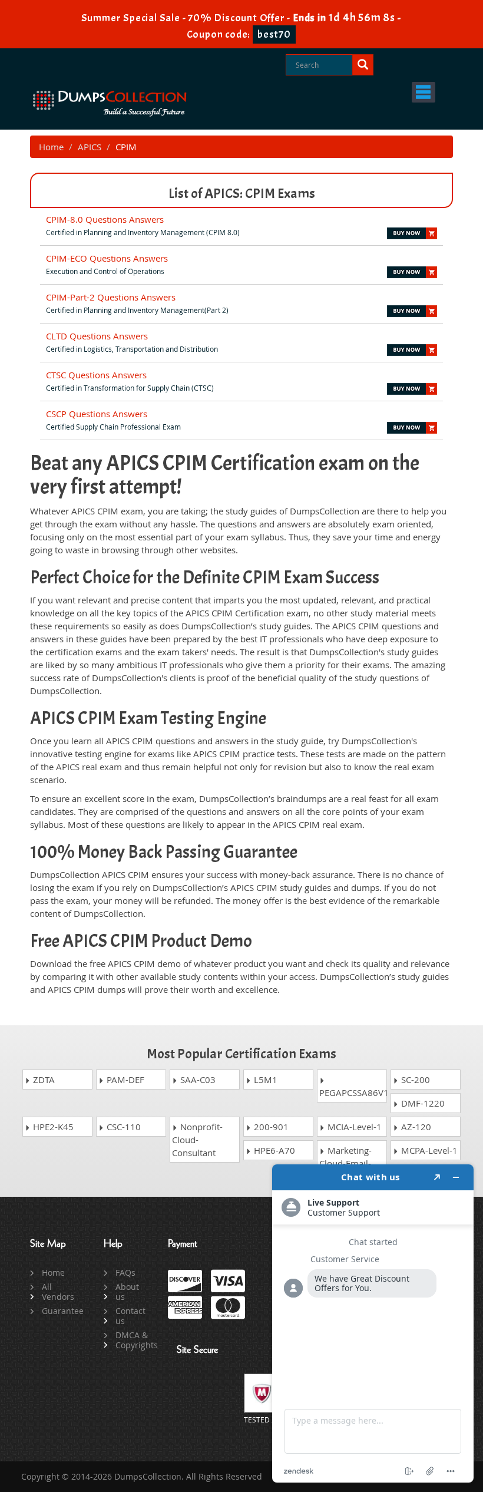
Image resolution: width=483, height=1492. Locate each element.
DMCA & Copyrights (132, 1340)
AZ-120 (415, 1127)
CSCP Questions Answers (96, 414)
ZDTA (43, 1079)
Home (51, 147)
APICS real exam (89, 767)
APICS (89, 147)
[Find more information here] (373, 1323)
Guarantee (59, 1311)
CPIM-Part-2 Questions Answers (111, 297)
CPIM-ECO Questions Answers (107, 258)
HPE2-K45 (52, 1127)
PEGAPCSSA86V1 (353, 1092)
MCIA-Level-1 (353, 1127)
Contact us (130, 1316)
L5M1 (264, 1079)
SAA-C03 (197, 1079)
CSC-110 (122, 1127)
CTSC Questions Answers (96, 375)
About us (127, 1292)
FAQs (125, 1272)
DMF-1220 (422, 1103)
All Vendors (58, 1292)
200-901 (270, 1127)
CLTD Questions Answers (97, 336)
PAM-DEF (124, 1079)
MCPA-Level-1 (428, 1150)
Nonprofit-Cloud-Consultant (197, 1139)
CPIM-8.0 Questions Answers (105, 219)
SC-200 (414, 1079)
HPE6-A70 (273, 1150)
